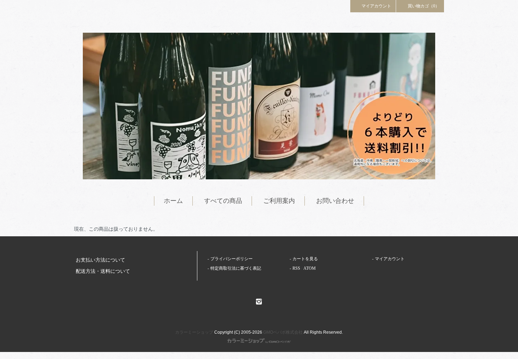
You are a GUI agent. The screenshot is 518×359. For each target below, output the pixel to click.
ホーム (173, 200)
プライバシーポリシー (231, 258)
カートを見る (305, 258)
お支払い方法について (100, 260)
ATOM (309, 268)
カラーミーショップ (194, 332)
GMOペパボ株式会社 (283, 332)
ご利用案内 (279, 200)
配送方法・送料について (103, 271)
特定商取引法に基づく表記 (235, 268)
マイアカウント (376, 6)
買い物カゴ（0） (423, 6)
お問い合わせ (335, 200)
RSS (296, 268)
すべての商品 (223, 200)
